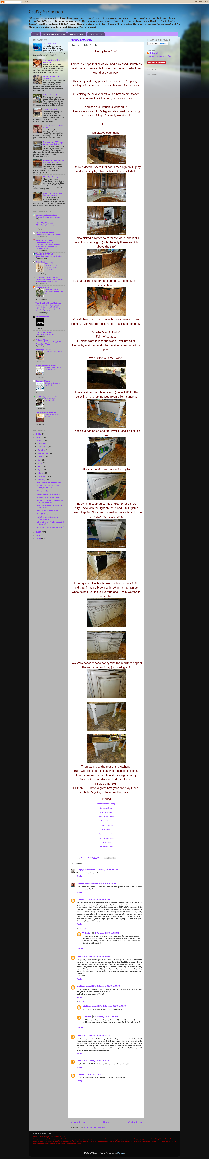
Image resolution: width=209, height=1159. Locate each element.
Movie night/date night (47, 511)
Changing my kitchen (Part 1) (50, 527)
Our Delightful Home (106, 846)
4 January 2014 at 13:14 (114, 1006)
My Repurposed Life (106, 834)
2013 (39, 532)
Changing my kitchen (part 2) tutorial (53, 194)
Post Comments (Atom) (95, 1127)
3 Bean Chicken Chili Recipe (48, 217)
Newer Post (78, 1122)
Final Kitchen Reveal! (46, 514)
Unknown (81, 899)
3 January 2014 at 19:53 (98, 956)
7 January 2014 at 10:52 (98, 1061)
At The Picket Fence (45, 233)
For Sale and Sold (96, 34)
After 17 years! (50, 95)
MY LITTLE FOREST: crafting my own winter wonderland (52, 267)
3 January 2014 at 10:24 (98, 899)
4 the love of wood (44, 262)
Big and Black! (43, 491)
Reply (79, 876)
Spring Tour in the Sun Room (53, 368)
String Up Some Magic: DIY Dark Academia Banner (48, 310)
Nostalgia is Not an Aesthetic (48, 235)
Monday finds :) (50, 177)
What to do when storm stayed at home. (48, 487)
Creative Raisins (84, 883)
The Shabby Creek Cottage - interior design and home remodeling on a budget (49, 305)
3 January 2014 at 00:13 (104, 883)
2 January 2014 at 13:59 (108, 870)
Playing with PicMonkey (48, 497)
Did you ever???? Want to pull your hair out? (54, 143)
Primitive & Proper (44, 332)
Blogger (120, 1153)
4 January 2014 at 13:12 (108, 986)
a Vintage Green (43, 350)
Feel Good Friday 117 (45, 334)
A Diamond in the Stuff (47, 277)
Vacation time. (49, 44)
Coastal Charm (106, 842)
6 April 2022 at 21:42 (97, 1074)
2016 (39, 434)
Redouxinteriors (106, 821)
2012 (39, 535)
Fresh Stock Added (53, 352)
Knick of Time (42, 340)
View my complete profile (159, 56)
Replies (82, 929)
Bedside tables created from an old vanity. (53, 161)
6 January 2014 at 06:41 (107, 1017)
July (40, 460)
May (40, 466)
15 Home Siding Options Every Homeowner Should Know (49, 280)
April (40, 470)
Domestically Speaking (46, 215)
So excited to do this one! (49, 483)
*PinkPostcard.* (43, 317)
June (40, 463)
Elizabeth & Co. (43, 287)
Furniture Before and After (53, 34)
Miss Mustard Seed (45, 223)
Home (36, 34)
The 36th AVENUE (44, 254)
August (41, 457)
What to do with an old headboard (47, 518)
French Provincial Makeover (51, 77)
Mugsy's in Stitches (86, 870)
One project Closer (106, 808)
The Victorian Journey (46, 412)
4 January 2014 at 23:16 (98, 1035)
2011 (38, 539)
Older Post (135, 1122)
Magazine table (50, 109)
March (41, 473)
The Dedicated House (106, 838)
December (43, 443)
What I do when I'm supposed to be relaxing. (50, 501)
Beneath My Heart (44, 240)
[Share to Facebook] (112, 858)
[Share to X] (110, 858)
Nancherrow (106, 829)
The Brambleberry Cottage (106, 804)
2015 (39, 437)
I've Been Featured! (77, 34)
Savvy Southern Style (46, 365)
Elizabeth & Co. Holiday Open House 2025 (54, 291)
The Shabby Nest (106, 812)
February (42, 476)
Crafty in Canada (46, 12)
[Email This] (105, 858)
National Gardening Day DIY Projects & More (48, 343)
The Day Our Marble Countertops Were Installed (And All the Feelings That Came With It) (48, 245)
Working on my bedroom (48, 494)
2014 (39, 440)
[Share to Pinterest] (114, 858)
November (43, 447)
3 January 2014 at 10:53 (107, 933)
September (43, 453)
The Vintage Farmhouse (46, 397)
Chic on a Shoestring (106, 825)
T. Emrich (87, 933)
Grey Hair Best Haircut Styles (49, 256)
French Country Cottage (106, 816)
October (42, 450)
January (42, 480)
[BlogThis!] (108, 858)
